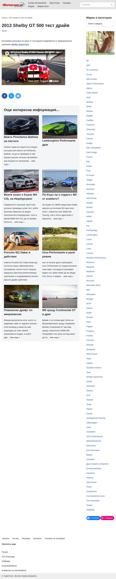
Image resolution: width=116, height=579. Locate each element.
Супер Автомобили (37, 3)
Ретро (89, 487)
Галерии (67, 3)
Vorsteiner (90, 432)
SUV (88, 395)
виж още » (19, 222)
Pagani (89, 326)
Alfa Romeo (91, 79)
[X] (11, 96)
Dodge (89, 143)
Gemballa (90, 184)
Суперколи (91, 491)
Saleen (89, 363)
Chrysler (90, 134)
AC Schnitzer (92, 70)
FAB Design (91, 152)
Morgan (89, 299)
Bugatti (89, 116)
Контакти (37, 538)
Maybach (90, 271)
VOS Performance (94, 436)
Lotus (88, 249)
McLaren (90, 281)
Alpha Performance (95, 84)
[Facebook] (4, 96)
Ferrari (89, 157)
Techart (89, 400)
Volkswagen (91, 423)
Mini (88, 290)
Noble (89, 313)
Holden (89, 203)
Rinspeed (90, 349)
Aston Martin (92, 93)
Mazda (89, 276)
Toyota (89, 413)
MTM (88, 303)
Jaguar (89, 221)
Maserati (90, 267)
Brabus (89, 111)
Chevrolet (90, 129)
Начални (90, 473)
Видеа (31, 6)
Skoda (89, 381)
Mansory (90, 262)
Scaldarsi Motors (94, 368)
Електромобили (93, 468)
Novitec (89, 317)
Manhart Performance (96, 258)
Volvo (88, 427)
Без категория (93, 450)
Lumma (89, 253)
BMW (88, 106)
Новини (89, 478)
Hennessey (91, 198)
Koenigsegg (91, 230)
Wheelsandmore (93, 441)
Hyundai (90, 212)
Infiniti (89, 216)
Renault (89, 345)
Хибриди (90, 510)
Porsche (90, 340)
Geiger (89, 180)
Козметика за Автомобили (14, 570)
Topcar (89, 409)
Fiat (88, 161)
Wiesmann (91, 445)
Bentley (89, 102)
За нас (15, 538)
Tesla (88, 404)
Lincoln (89, 244)
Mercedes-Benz (93, 285)
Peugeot (90, 331)
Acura (89, 74)
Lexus (89, 239)
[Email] (18, 96)
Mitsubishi (90, 294)
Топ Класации (8, 557)
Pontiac (89, 336)
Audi (88, 97)
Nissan (89, 308)
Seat (88, 372)
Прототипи (55, 3)
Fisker (89, 166)
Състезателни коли (95, 496)
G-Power (90, 175)
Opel (88, 322)
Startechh (90, 386)
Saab (88, 358)
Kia (87, 226)
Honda (89, 207)
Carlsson (90, 125)
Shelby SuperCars (20, 44)
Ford (88, 171)
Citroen (89, 138)
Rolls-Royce (91, 354)
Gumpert (90, 189)
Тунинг (89, 505)
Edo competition (93, 148)
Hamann (90, 193)
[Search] (111, 4)
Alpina (89, 88)
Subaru (89, 390)
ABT (88, 65)
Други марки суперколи (97, 464)
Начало (4, 18)
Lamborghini (92, 235)
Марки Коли (43, 6)
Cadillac (90, 120)
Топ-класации (92, 500)
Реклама (26, 538)
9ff (87, 61)
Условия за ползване (55, 538)
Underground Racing (95, 418)
